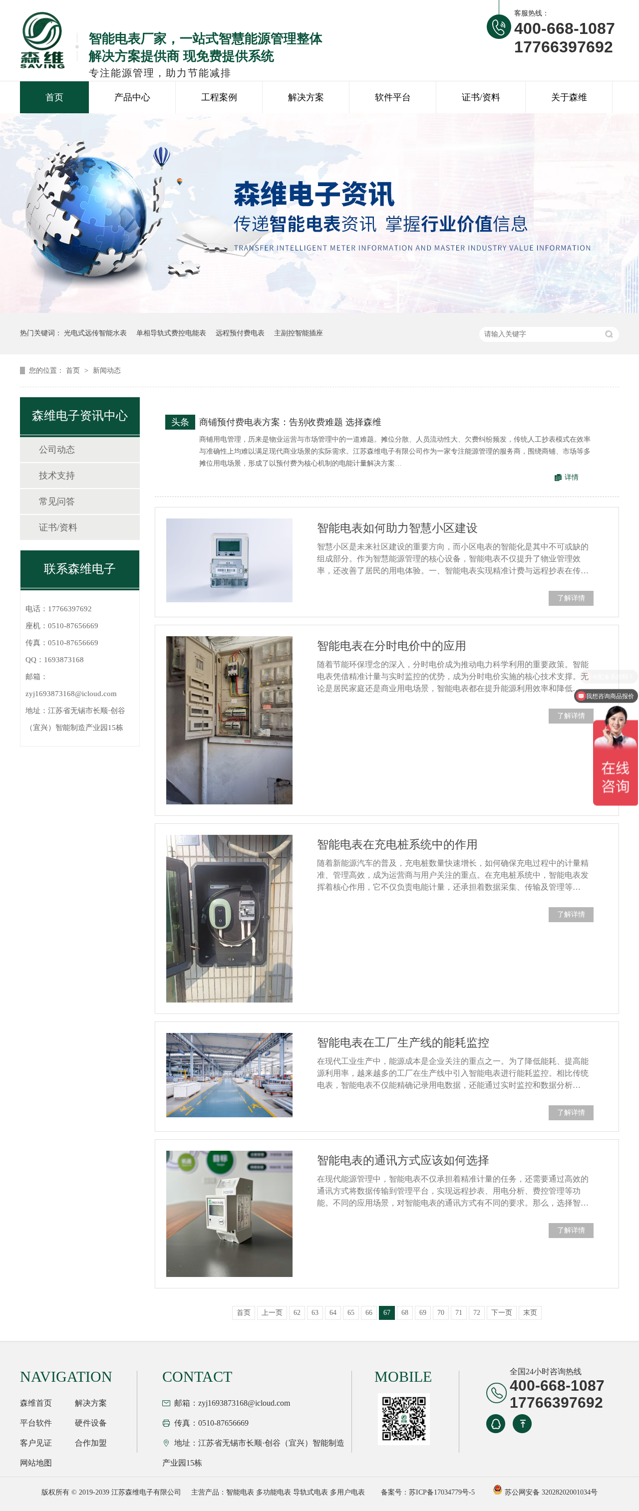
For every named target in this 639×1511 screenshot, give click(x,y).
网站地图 (36, 1463)
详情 (572, 477)
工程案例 (219, 97)
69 (422, 1312)
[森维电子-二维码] (402, 1419)
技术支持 (57, 476)
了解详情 (571, 598)
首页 (54, 97)
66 (368, 1312)
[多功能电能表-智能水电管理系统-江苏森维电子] (49, 40)
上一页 (272, 1312)
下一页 (501, 1312)
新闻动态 (107, 370)
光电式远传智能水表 (95, 333)
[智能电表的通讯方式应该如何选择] (229, 1214)
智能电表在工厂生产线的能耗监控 (403, 1042)
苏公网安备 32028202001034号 (550, 1492)
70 (440, 1312)
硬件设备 (91, 1423)
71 (458, 1312)
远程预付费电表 (240, 333)
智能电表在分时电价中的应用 (391, 646)
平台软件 (36, 1423)
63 (315, 1312)
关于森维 (569, 97)
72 (476, 1312)
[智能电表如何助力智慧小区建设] (229, 560)
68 (404, 1312)
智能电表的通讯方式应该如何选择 (403, 1160)
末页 (530, 1312)
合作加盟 (91, 1443)
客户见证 (36, 1443)
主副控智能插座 (298, 333)
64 (332, 1312)
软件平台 (393, 97)
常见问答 (57, 501)
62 (297, 1312)
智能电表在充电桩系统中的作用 (397, 844)
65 (350, 1312)
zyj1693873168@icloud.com (71, 694)
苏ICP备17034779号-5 (442, 1492)
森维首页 (36, 1403)
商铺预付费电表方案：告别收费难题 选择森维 (290, 422)
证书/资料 (481, 97)
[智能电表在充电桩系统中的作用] (229, 919)
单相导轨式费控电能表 (171, 333)
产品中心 (132, 97)
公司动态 (57, 450)
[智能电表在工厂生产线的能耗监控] (229, 1075)
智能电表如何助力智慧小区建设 (397, 528)
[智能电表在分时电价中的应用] (229, 720)
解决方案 (306, 97)
